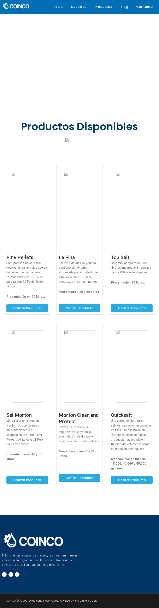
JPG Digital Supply (86, 600)
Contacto (144, 6)
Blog (124, 6)
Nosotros (79, 6)
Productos (103, 6)
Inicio (58, 6)
